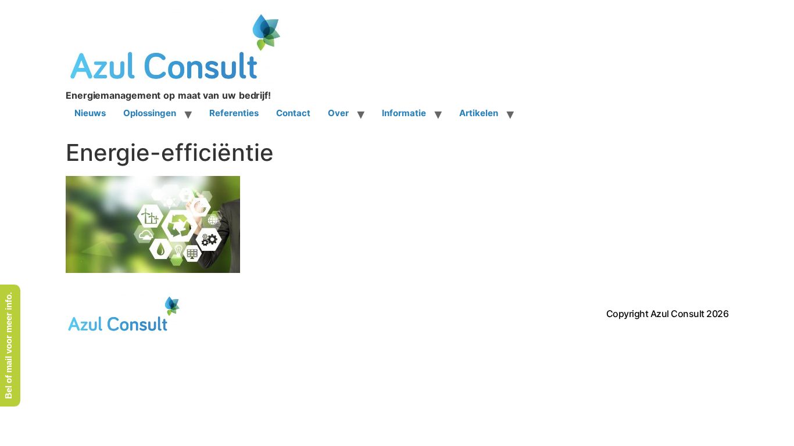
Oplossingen (149, 112)
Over (338, 112)
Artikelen (478, 112)
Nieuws (90, 112)
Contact (293, 112)
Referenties (234, 112)
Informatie (404, 112)
